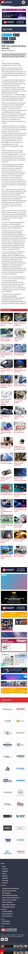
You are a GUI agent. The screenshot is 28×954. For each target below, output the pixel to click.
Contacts (5, 882)
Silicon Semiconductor (9, 890)
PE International (7, 916)
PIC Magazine (6, 893)
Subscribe (5, 880)
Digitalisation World (8, 907)
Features (5, 869)
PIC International (7, 913)
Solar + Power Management (10, 897)
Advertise (5, 878)
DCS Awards (6, 921)
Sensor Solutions (7, 902)
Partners (4, 876)
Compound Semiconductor (10, 888)
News (4, 866)
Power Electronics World (10, 895)
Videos (4, 873)
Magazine (5, 871)
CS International (7, 911)
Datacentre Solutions (8, 904)
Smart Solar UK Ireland (9, 900)
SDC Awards (6, 923)
